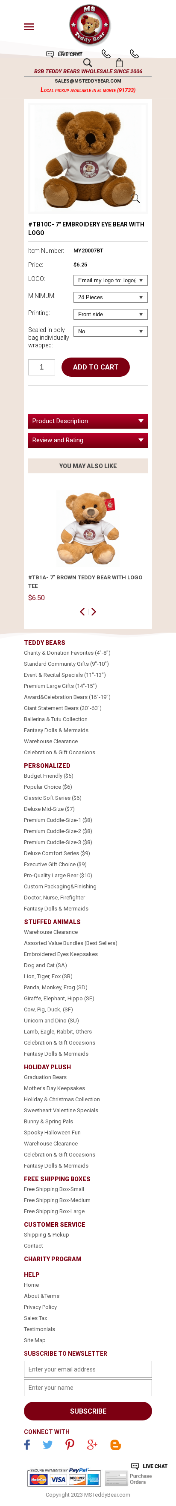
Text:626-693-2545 (134, 53)
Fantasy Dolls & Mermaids (56, 730)
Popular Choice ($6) (48, 787)
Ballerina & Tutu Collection (56, 719)
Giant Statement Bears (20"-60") (63, 708)
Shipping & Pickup (46, 1234)
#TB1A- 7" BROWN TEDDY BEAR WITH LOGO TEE (85, 581)
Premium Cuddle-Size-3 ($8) (58, 842)
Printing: (39, 312)
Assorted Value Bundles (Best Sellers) (70, 943)
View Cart (119, 62)
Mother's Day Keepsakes (54, 1088)
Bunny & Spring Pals (48, 1121)
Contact (33, 1246)
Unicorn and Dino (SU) (51, 1020)
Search (88, 62)
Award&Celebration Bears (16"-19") (67, 697)
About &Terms (41, 1296)
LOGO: (36, 278)
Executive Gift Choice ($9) (55, 864)
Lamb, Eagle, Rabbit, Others (58, 1031)
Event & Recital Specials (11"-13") (65, 675)
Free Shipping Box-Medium (57, 1200)
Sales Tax (35, 1318)
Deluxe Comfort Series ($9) (57, 853)
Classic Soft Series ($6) (53, 798)
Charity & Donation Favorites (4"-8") (67, 653)
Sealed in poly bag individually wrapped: (48, 337)
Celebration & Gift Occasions (59, 752)
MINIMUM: (42, 295)
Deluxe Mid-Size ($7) (49, 809)
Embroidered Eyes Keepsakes (61, 954)
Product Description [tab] (60, 421)
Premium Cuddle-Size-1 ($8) (58, 820)
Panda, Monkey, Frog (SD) (56, 987)
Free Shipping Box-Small (54, 1189)
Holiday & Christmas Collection (62, 1099)
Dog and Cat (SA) (45, 965)
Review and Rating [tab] (57, 440)
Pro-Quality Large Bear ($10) (58, 875)
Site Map (35, 1340)
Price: (35, 264)
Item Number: (46, 250)
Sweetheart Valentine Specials (61, 1110)
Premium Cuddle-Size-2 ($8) (58, 831)
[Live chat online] (149, 1466)
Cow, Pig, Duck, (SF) (48, 1009)
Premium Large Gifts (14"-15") (60, 686)
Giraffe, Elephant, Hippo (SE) (59, 998)
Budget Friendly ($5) (48, 776)
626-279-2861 (106, 53)
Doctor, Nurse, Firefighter (54, 897)
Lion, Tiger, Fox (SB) (48, 976)
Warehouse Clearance (51, 741)
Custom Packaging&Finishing (60, 886)
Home (31, 1285)
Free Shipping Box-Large (54, 1211)
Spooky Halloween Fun (52, 1132)
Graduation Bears (45, 1077)
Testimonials (39, 1329)
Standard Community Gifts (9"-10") (66, 664)
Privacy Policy (40, 1307)
